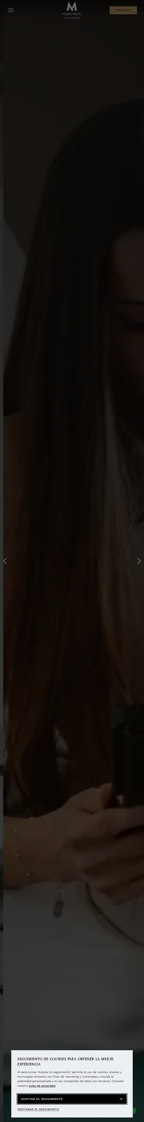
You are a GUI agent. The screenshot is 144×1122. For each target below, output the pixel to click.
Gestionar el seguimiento (38, 1109)
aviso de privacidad (42, 1086)
